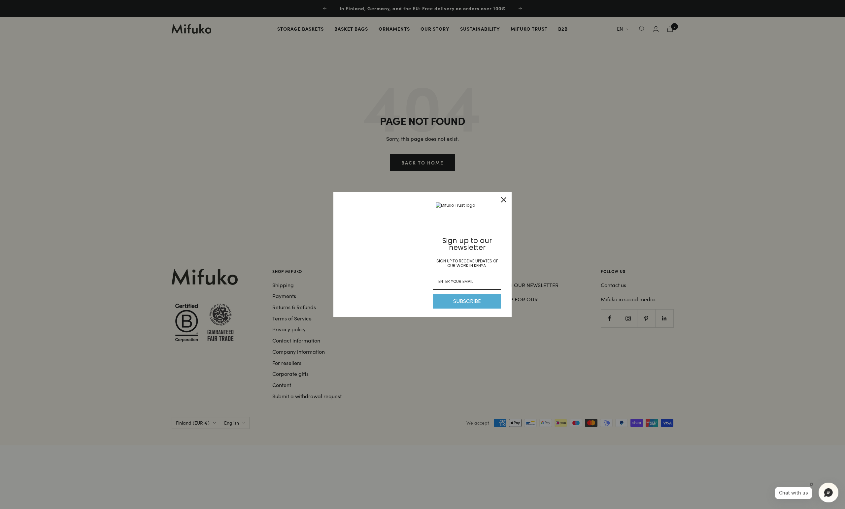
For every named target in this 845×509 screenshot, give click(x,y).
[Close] (504, 200)
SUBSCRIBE (467, 301)
